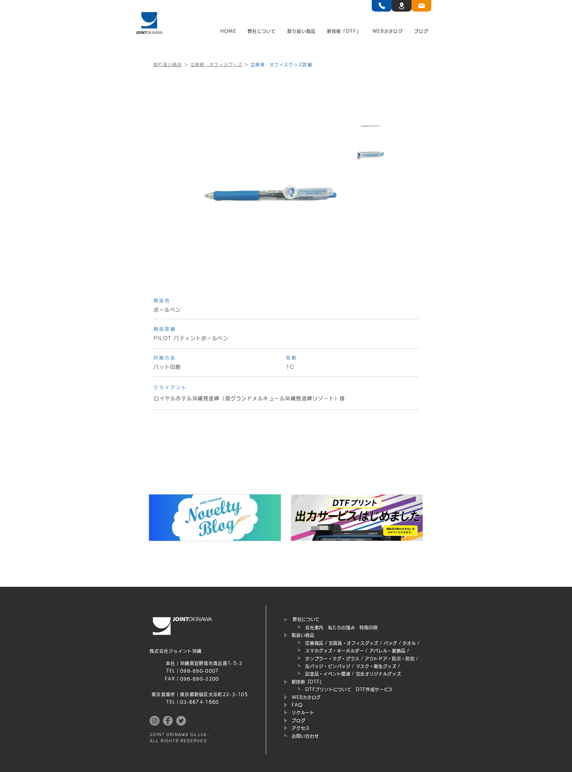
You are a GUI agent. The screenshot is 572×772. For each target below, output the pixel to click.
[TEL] (382, 6)
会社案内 (314, 627)
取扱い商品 (303, 635)
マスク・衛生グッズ (376, 666)
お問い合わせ (305, 736)
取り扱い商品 (168, 65)
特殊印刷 (368, 627)
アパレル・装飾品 (387, 651)
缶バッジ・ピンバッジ (328, 666)
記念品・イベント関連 (328, 674)
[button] (262, 31)
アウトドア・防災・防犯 (389, 659)
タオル (409, 643)
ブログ (298, 720)
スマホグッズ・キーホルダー (334, 651)
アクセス (301, 728)
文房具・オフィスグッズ (216, 65)
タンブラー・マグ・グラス (332, 659)
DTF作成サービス (374, 689)
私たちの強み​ (341, 627)
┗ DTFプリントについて (319, 689)
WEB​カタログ (306, 697)
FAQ (297, 705)
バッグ (390, 643)
